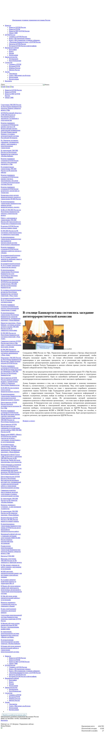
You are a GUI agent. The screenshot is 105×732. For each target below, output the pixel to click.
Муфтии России (14, 68)
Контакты (8, 81)
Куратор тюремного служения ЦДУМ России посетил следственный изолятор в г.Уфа (9, 161)
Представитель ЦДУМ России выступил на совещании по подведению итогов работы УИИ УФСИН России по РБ (11, 428)
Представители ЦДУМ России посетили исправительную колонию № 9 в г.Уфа (11, 405)
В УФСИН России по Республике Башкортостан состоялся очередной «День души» (10, 335)
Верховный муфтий (12, 48)
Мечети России (14, 70)
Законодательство (11, 57)
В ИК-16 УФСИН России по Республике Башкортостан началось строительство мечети (11, 212)
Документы (13, 73)
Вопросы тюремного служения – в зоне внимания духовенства (11, 506)
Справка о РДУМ (15, 64)
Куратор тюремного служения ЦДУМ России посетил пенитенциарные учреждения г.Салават (10, 307)
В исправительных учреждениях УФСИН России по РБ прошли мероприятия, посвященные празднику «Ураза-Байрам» (10, 448)
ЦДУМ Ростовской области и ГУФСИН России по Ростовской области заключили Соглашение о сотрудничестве (11, 116)
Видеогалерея (14, 79)
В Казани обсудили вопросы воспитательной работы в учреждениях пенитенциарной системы (11, 649)
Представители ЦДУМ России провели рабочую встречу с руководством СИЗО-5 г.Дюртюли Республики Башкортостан (10, 381)
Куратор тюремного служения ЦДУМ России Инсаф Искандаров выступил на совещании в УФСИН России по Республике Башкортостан (11, 370)
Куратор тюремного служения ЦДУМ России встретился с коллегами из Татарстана (10, 189)
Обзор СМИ (13, 33)
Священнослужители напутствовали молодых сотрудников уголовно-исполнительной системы (10, 493)
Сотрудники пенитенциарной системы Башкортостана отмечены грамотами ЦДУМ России (11, 618)
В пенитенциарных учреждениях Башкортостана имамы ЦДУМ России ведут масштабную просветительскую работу (11, 527)
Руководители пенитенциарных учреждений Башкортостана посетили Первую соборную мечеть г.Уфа (11, 549)
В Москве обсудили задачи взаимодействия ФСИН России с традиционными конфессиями (10, 626)
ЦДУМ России (10, 35)
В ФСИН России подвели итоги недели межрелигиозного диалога (10, 389)
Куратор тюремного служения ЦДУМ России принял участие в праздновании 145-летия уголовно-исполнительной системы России (10, 179)
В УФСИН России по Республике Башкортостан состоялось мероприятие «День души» (10, 352)
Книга (11, 51)
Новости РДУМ (14, 29)
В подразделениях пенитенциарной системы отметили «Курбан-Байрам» (10, 641)
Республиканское (15, 61)
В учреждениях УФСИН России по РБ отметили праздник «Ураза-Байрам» (10, 513)
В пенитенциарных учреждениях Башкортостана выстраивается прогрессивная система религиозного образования (11, 240)
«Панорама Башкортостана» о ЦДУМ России (25, 42)
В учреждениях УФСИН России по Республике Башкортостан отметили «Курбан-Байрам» (9, 153)
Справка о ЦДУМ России (18, 36)
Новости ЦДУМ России (17, 27)
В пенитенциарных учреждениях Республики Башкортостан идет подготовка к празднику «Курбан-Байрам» (10, 273)
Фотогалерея (13, 55)
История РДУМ (14, 66)
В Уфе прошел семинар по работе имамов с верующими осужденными (11, 567)
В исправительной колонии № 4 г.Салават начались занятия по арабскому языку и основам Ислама (11, 258)
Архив (7, 72)
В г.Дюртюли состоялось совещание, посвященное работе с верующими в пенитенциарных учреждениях (10, 144)
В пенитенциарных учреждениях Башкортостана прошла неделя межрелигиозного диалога (11, 204)
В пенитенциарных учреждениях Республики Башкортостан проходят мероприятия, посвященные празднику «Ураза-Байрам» (10, 316)
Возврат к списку (29, 421)
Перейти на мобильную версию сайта (14, 715)
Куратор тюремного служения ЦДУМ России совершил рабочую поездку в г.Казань (11, 250)
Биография (13, 49)
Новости (8, 25)
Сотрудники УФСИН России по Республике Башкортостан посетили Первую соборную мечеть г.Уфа (11, 107)
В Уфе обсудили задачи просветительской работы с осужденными (10, 598)
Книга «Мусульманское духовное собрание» (24, 40)
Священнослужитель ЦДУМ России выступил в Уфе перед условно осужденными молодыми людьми (11, 344)
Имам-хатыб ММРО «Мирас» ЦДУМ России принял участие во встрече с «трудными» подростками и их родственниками (11, 438)
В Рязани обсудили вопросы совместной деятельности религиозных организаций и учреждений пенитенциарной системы (11, 589)
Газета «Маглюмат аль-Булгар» (20, 75)
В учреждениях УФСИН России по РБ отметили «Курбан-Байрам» (9, 500)
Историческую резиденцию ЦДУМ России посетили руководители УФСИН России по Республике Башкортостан (10, 283)
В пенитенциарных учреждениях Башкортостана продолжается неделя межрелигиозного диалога (11, 397)
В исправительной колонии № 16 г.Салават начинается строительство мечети (10, 265)
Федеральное (13, 59)
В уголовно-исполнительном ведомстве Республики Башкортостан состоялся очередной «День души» (11, 293)
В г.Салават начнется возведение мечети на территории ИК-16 (8, 581)
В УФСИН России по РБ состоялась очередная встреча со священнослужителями (11, 232)
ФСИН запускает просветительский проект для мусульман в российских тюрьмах (11, 574)
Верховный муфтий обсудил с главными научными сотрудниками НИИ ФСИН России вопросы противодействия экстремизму (11, 538)
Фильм (11, 53)
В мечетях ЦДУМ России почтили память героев (10, 227)
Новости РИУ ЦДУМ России (19, 31)
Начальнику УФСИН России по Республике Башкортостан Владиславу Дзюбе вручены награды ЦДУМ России (11, 360)
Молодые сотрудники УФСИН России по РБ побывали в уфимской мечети (11, 560)
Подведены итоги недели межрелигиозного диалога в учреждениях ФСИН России (11, 197)
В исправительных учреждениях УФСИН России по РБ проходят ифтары (9, 169)
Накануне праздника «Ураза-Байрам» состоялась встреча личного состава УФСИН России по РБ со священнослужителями (11, 326)
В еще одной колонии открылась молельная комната (8, 610)
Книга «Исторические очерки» (20, 38)
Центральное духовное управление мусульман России (31, 20)
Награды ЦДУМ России (17, 44)
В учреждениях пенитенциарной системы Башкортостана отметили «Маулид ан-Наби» (10, 634)
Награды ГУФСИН (7, 556)
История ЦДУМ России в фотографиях (23, 46)
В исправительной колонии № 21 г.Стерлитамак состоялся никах (10, 300)
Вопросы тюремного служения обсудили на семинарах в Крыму (9, 604)
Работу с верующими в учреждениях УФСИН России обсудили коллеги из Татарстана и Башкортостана (11, 220)
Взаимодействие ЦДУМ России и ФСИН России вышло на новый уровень (10, 519)
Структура (8, 62)
